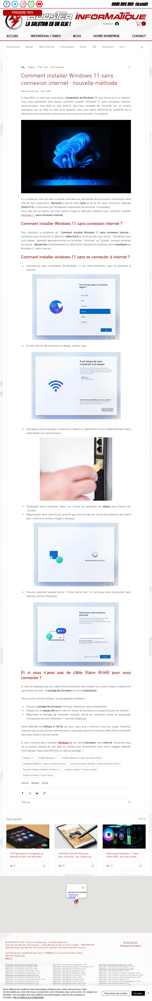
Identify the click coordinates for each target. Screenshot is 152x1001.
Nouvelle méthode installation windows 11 (41, 769)
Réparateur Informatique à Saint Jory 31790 (115, 965)
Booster (29, 47)
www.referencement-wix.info (71, 947)
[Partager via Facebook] (22, 793)
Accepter (138, 993)
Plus (122, 47)
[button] (141, 23)
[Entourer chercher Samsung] (76, 837)
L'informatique (67, 47)
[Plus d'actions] (129, 67)
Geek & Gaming (46, 47)
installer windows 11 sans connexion (81, 769)
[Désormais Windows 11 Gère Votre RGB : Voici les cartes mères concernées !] (124, 837)
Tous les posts (13, 47)
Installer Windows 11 (47, 758)
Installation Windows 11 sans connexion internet (44, 764)
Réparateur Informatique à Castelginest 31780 (116, 969)
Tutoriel (45, 783)
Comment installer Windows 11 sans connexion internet (94, 764)
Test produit (108, 47)
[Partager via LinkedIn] (37, 793)
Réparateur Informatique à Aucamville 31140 (22, 975)
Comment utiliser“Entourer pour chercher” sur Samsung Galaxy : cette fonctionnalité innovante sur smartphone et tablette (74, 855)
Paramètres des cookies (115, 993)
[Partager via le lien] (44, 793)
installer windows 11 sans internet (38, 775)
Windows (35, 783)
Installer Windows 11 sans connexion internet (82, 758)
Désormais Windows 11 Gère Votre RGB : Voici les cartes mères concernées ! (122, 855)
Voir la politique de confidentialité (28, 997)
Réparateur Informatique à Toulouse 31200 (21, 965)
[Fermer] (148, 993)
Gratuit (83, 47)
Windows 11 (28, 758)
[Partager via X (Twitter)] (29, 793)
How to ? (25, 783)
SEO (94, 47)
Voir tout (142, 819)
